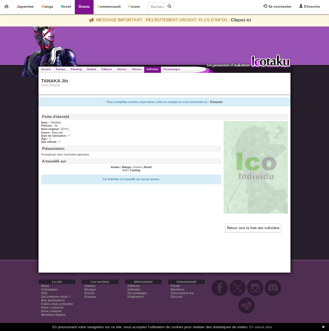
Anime (115, 167)
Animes (90, 286)
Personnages (171, 69)
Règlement (135, 297)
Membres (178, 289)
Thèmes (137, 69)
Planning (76, 69)
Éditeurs (107, 69)
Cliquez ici (241, 20)
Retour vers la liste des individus (253, 227)
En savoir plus (260, 327)
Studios (91, 69)
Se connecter (279, 6)
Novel (66, 6)
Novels (89, 293)
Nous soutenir (51, 311)
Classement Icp (182, 293)
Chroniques (49, 289)
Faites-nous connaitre (57, 304)
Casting (135, 170)
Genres (121, 69)
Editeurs (133, 286)
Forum (134, 6)
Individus (152, 69)
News (45, 286)
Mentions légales (53, 315)
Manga (47, 6)
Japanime (25, 6)
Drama (84, 6)
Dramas (61, 69)
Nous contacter (52, 307)
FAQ (44, 293)
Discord (176, 297)
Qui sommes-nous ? (55, 297)
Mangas (90, 289)
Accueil (46, 69)
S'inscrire (311, 6)
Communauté (109, 6)
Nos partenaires (53, 300)
